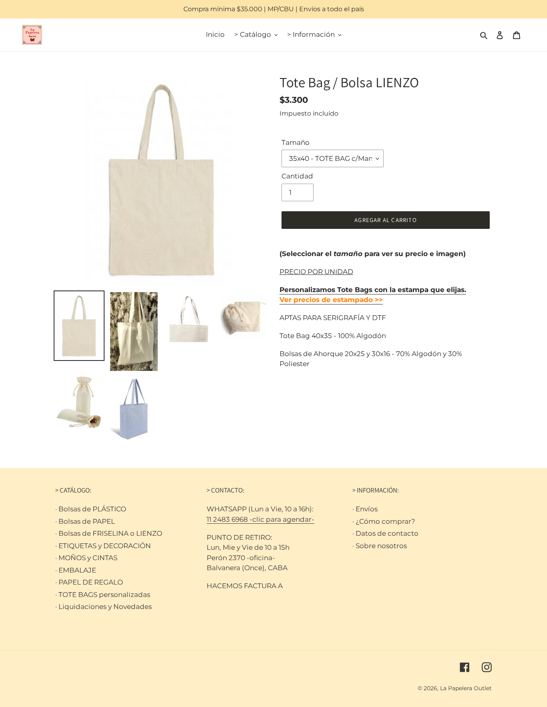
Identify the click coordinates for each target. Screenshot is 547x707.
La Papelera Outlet (466, 688)
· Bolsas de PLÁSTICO (90, 509)
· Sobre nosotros (379, 546)
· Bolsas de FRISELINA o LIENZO (108, 533)
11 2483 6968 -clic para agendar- (260, 519)
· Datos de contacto (385, 533)
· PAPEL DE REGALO (89, 582)
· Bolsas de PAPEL (85, 521)
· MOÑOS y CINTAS (86, 558)
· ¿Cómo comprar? (383, 521)
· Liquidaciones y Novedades (103, 607)
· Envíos (365, 509)
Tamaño (296, 142)
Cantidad (297, 176)
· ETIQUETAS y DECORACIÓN (103, 546)
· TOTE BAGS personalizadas (102, 595)
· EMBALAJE (75, 570)
